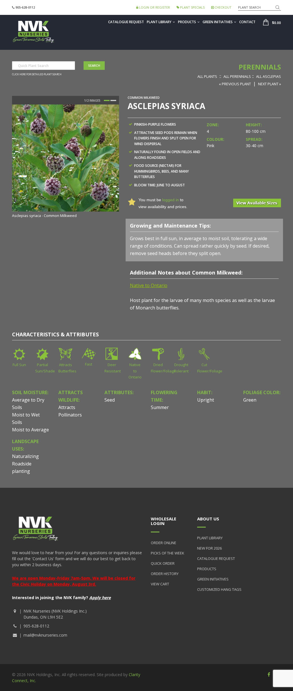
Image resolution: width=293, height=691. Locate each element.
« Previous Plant (235, 83)
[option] (65, 161)
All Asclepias (268, 76)
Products (187, 21)
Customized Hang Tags (219, 589)
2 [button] (113, 100)
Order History (165, 573)
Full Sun (19, 364)
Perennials (260, 67)
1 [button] (107, 100)
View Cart (160, 584)
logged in (170, 200)
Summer (160, 407)
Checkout (222, 7)
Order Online (163, 542)
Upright (205, 400)
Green (249, 400)
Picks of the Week (167, 553)
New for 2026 (209, 548)
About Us (208, 519)
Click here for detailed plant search (37, 74)
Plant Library (159, 21)
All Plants (207, 76)
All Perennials (237, 76)
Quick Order (163, 563)
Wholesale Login (163, 521)
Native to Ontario (135, 370)
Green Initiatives (218, 21)
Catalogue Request (126, 21)
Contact (247, 21)
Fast (88, 364)
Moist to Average (30, 430)
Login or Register (154, 7)
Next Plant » (269, 83)
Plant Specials (192, 7)
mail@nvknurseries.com (45, 635)
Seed (109, 400)
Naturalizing (25, 456)
